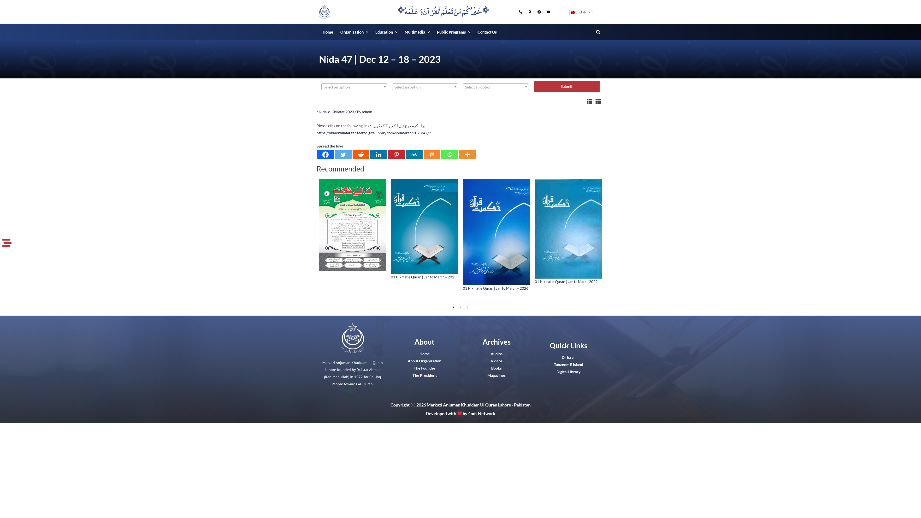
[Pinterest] (396, 154)
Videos (496, 361)
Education (384, 32)
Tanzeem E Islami (568, 364)
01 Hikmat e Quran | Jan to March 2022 (566, 281)
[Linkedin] (378, 154)
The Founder (425, 368)
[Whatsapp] (449, 154)
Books (496, 368)
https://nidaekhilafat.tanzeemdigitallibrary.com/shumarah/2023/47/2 (374, 132)
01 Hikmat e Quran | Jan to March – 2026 (495, 288)
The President (425, 375)
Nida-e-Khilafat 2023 (336, 111)
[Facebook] (325, 154)
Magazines (496, 375)
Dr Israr (568, 357)
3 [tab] (467, 307)
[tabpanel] (353, 225)
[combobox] (354, 86)
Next (608, 241)
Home (328, 32)
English (580, 12)
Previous (313, 241)
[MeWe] (414, 154)
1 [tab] (453, 307)
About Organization (424, 361)
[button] (354, 32)
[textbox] (354, 87)
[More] (467, 154)
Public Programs (451, 32)
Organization (352, 32)
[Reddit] (361, 154)
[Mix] (432, 154)
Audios (496, 353)
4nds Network (481, 413)
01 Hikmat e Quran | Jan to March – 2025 (423, 277)
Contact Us (487, 32)
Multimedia (415, 32)
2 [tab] (460, 307)
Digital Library (568, 371)
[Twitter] (343, 154)
